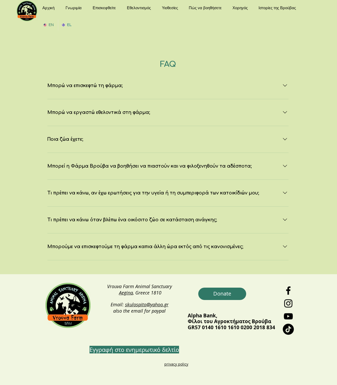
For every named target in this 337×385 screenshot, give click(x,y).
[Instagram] (288, 303)
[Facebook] (288, 290)
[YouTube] (288, 316)
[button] (75, 8)
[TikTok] (288, 329)
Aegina (126, 292)
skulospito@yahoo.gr (146, 304)
